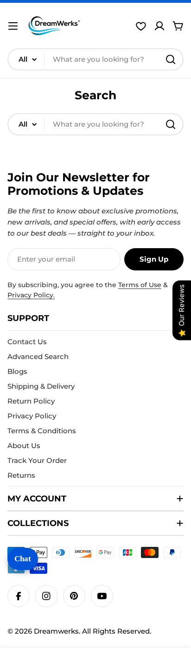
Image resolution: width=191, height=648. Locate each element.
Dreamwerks (56, 631)
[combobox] (95, 59)
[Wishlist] (140, 26)
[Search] (170, 59)
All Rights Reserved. (116, 631)
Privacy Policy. (31, 295)
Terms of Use (139, 285)
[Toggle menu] (13, 26)
